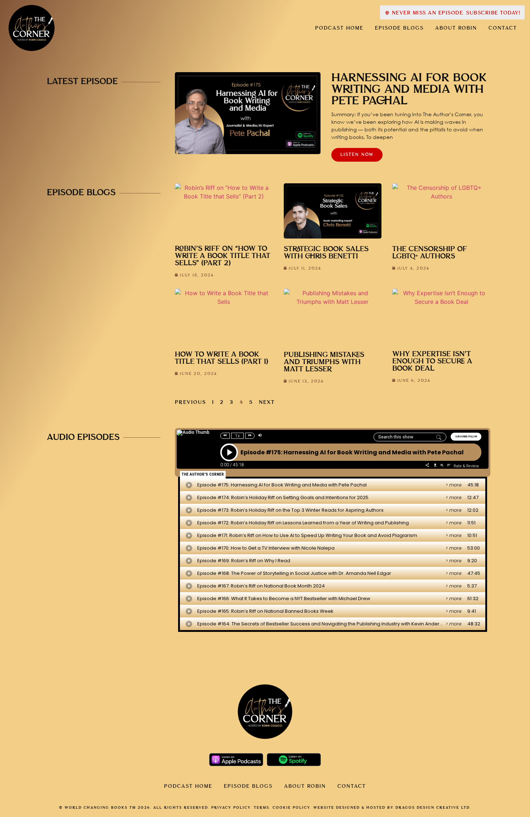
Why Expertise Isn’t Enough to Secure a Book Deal (432, 361)
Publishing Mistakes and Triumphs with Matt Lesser (324, 362)
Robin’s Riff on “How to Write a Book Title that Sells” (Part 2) (222, 256)
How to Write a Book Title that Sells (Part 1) (221, 358)
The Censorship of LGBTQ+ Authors (429, 253)
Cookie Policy (291, 807)
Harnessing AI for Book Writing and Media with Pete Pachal (409, 89)
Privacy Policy (231, 807)
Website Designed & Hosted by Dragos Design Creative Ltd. (392, 807)
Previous (190, 402)
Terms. (262, 807)
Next (267, 402)
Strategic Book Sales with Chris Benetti (326, 253)
